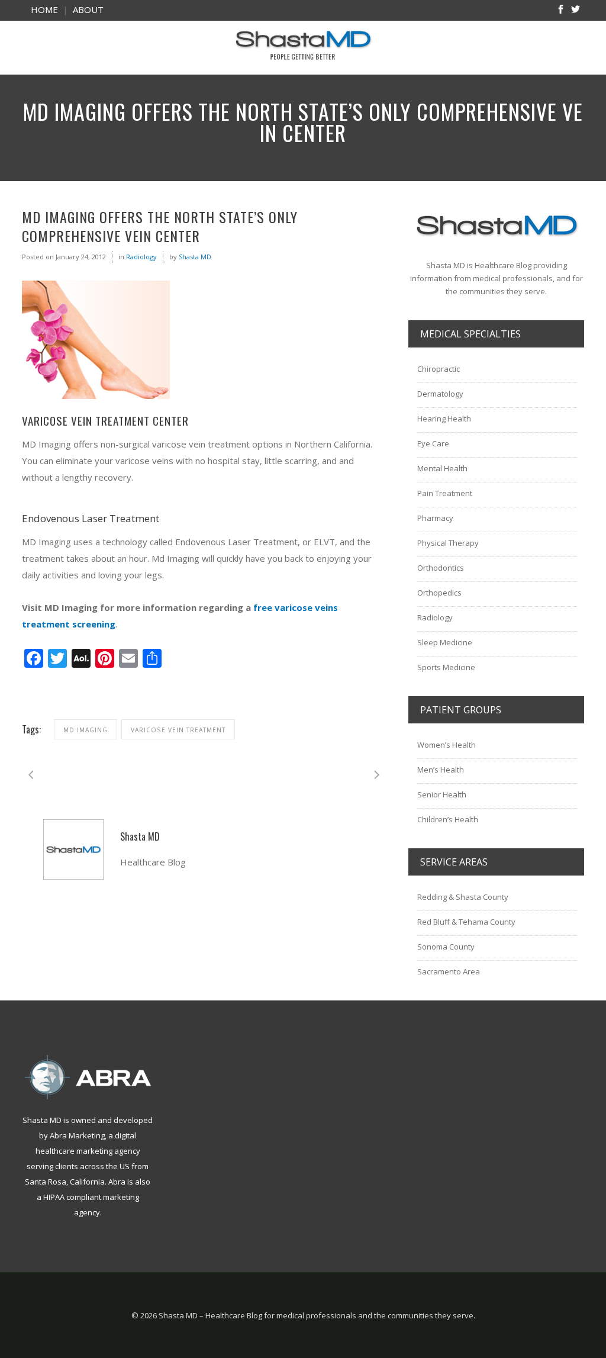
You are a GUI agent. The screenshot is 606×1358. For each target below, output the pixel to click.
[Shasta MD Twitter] (575, 10)
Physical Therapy (448, 543)
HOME (44, 9)
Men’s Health (440, 769)
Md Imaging (85, 730)
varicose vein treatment (178, 730)
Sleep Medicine (444, 642)
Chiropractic (438, 368)
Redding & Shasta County (462, 897)
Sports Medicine (446, 667)
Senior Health (441, 794)
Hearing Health (444, 418)
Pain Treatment (444, 493)
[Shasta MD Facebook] (560, 10)
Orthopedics (439, 592)
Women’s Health (446, 744)
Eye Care (433, 443)
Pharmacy (435, 518)
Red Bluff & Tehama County (466, 921)
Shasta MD (195, 256)
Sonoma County (446, 946)
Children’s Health (447, 819)
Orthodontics (440, 567)
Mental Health (442, 468)
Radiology (141, 256)
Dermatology (440, 393)
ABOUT (88, 9)
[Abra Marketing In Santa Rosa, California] (88, 1077)
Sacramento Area (448, 971)
